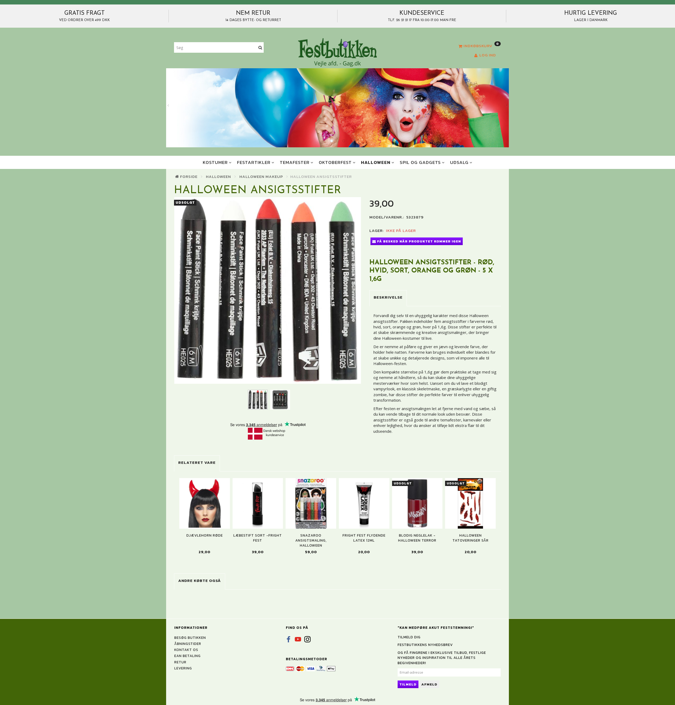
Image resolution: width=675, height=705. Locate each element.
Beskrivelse (388, 297)
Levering (183, 668)
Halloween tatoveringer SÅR (470, 538)
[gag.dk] (337, 52)
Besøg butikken (190, 637)
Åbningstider (187, 643)
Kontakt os (186, 649)
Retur (180, 662)
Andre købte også (199, 580)
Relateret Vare (197, 462)
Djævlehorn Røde (204, 535)
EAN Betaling (187, 655)
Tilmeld (408, 684)
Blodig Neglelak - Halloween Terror (417, 538)
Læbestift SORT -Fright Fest (257, 538)
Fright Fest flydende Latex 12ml (364, 538)
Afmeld (429, 684)
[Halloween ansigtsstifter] (267, 290)
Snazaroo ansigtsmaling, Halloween (311, 540)
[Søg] (260, 47)
